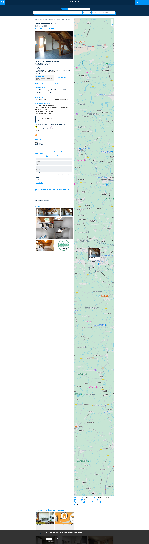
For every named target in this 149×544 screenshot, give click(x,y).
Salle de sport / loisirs (107, 502)
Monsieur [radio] (41, 155)
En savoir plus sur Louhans (40, 204)
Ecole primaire (99, 497)
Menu (146, 2)
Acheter (64, 8)
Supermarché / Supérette (90, 499)
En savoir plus (37, 130)
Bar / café (88, 502)
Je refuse (57, 538)
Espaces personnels (142, 2)
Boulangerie (102, 499)
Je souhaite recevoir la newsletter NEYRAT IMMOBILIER (48, 172)
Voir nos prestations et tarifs (47, 118)
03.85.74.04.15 (40, 146)
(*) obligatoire (38, 179)
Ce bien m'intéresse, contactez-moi (64, 76)
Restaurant (79, 502)
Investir (75, 8)
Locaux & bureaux (84, 8)
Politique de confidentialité (40, 187)
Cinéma (96, 502)
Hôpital (78, 504)
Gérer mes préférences (50, 541)
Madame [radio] (52, 155)
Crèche (78, 497)
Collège (109, 497)
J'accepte (49, 538)
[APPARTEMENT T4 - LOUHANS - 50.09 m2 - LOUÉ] (54, 45)
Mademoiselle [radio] (65, 155)
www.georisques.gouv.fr (49, 71)
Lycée (78, 499)
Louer (70, 8)
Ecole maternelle (88, 497)
